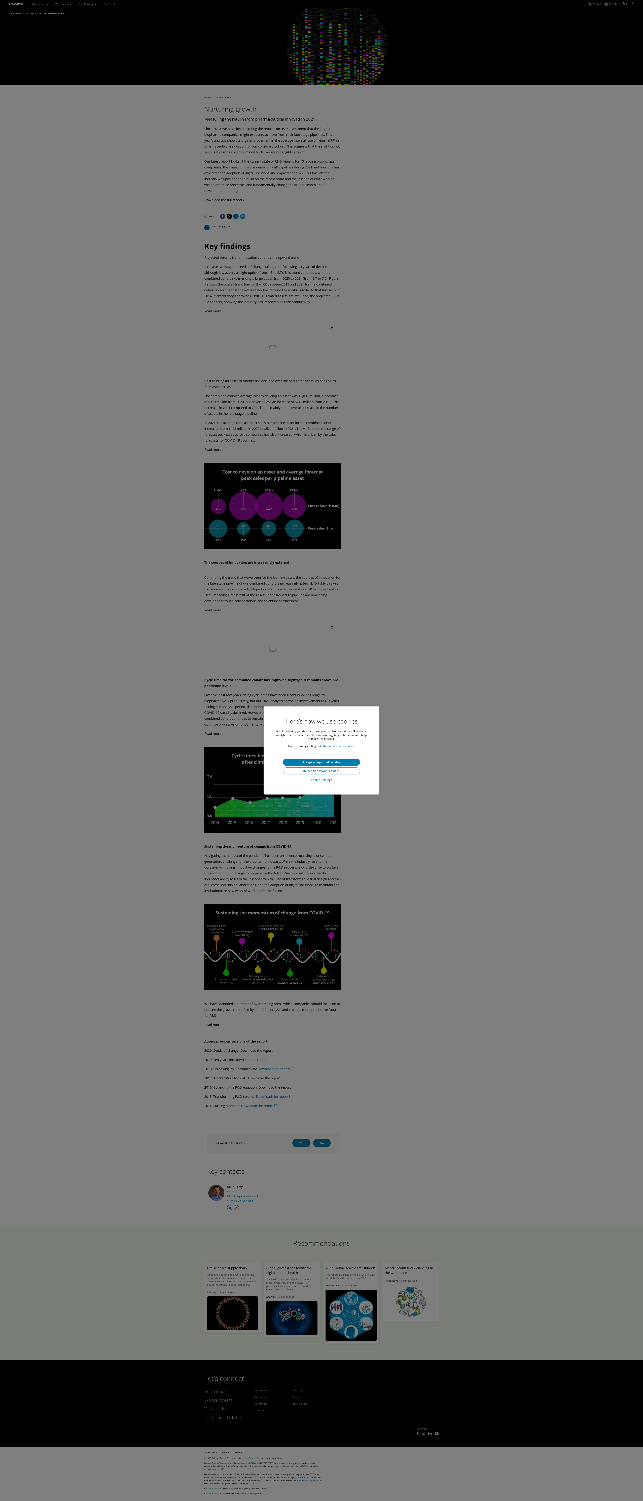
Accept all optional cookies (321, 762)
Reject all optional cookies (321, 771)
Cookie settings (321, 780)
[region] (321, 750)
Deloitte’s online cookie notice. (336, 746)
